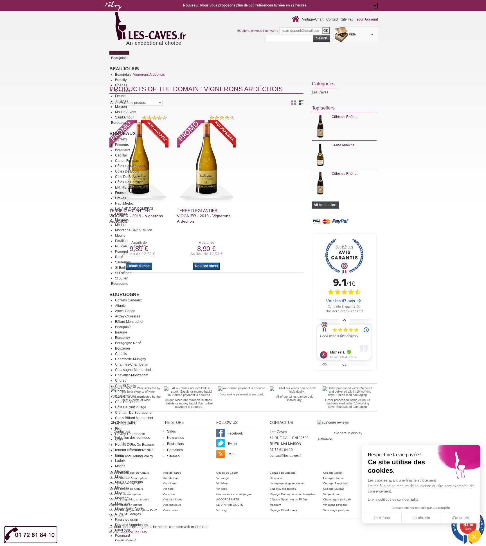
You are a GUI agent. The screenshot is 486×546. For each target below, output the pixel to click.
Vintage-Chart (312, 19)
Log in (376, 5)
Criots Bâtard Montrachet (134, 418)
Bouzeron (122, 348)
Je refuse (382, 517)
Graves (120, 198)
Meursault (122, 493)
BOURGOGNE (124, 294)
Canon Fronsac (127, 161)
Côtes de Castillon (129, 182)
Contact (332, 19)
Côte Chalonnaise (129, 397)
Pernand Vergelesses (131, 525)
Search (321, 38)
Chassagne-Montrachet (133, 370)
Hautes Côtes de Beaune (134, 445)
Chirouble (122, 91)
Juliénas (121, 101)
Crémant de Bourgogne (133, 413)
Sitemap (347, 19)
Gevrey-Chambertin (130, 434)
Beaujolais (124, 68)
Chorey (120, 380)
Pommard (122, 536)
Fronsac (121, 193)
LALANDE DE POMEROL (134, 209)
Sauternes (123, 262)
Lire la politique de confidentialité (393, 500)
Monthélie (122, 503)
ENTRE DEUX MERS (131, 187)
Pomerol (121, 252)
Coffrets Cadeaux (128, 300)
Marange (122, 471)
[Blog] (113, 12)
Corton (120, 391)
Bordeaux (122, 133)
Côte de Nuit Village (130, 407)
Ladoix (120, 461)
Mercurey (122, 487)
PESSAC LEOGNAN (130, 246)
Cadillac (121, 155)
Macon (120, 466)
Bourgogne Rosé (128, 343)
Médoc (120, 225)
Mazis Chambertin (129, 482)
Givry (119, 439)
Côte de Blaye (126, 177)
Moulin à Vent (125, 112)
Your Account (367, 19)
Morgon (121, 107)
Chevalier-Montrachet (131, 375)
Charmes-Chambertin (131, 364)
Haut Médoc (124, 203)
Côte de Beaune (128, 402)
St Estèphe (123, 273)
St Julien (121, 278)
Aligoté (120, 306)
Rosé (119, 257)
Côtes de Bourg (127, 171)
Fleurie (120, 96)
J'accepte (460, 517)
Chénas (121, 85)
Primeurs (122, 145)
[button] (474, 536)
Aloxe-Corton (125, 311)
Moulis (120, 236)
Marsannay (123, 477)
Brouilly (121, 80)
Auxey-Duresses (127, 316)
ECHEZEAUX (125, 423)
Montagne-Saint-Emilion (133, 230)
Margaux (122, 219)
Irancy (119, 455)
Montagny (122, 498)
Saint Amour (124, 117)
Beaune (121, 332)
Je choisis (421, 517)
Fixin (118, 429)
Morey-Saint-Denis (129, 509)
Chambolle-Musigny (130, 359)
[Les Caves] (161, 26)
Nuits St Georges (128, 514)
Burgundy (122, 338)
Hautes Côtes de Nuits (132, 450)
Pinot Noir (122, 530)
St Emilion (122, 268)
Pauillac (121, 241)
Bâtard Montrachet (129, 322)
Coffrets (121, 139)
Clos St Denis (125, 386)
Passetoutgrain (126, 520)
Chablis (121, 354)
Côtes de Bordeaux (130, 166)
